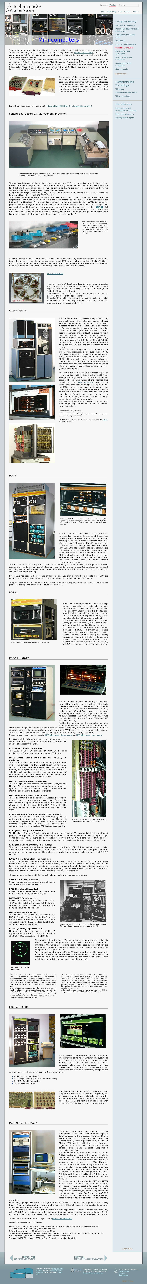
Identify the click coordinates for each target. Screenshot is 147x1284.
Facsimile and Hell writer (126, 93)
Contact (135, 12)
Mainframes (120, 41)
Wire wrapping (85, 382)
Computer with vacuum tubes (125, 36)
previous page (24, 1258)
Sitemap (122, 1273)
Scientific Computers (124, 48)
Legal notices (124, 1271)
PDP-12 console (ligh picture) (89, 735)
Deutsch (103, 5)
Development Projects (124, 118)
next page (88, 1258)
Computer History (125, 21)
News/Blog (111, 12)
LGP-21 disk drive (55, 274)
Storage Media (121, 69)
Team (119, 12)
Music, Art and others (124, 114)
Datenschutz (123, 1275)
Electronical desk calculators (122, 52)
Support (127, 12)
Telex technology (122, 96)
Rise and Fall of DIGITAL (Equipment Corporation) (69, 106)
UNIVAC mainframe (83, 53)
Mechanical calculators (125, 25)
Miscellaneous (123, 104)
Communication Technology (124, 84)
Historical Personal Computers (123, 58)
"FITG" (105, 419)
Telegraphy (120, 89)
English (112, 5)
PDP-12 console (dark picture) (58, 735)
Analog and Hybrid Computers (123, 64)
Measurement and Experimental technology (126, 109)
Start (103, 12)
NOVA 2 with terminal (62, 1219)
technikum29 (23, 8)
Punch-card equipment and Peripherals (126, 30)
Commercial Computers (125, 44)
